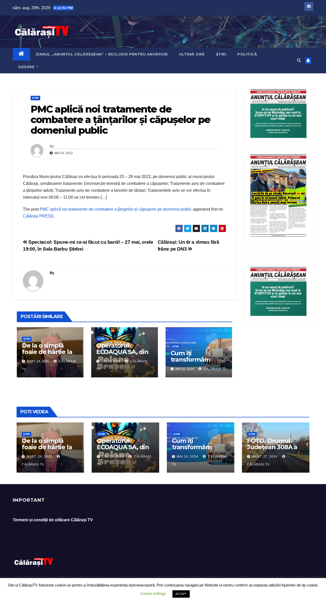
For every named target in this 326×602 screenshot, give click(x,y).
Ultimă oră (192, 54)
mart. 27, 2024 (265, 456)
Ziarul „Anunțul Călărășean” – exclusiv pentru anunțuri (102, 54)
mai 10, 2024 (187, 456)
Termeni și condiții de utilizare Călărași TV (53, 520)
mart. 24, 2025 (39, 456)
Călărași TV (214, 369)
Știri (221, 54)
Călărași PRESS (38, 216)
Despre (27, 67)
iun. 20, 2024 (113, 456)
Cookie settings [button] (153, 593)
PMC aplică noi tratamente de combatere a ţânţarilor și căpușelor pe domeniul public (116, 209)
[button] (299, 60)
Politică (247, 54)
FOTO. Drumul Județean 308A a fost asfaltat (272, 447)
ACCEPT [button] (181, 593)
